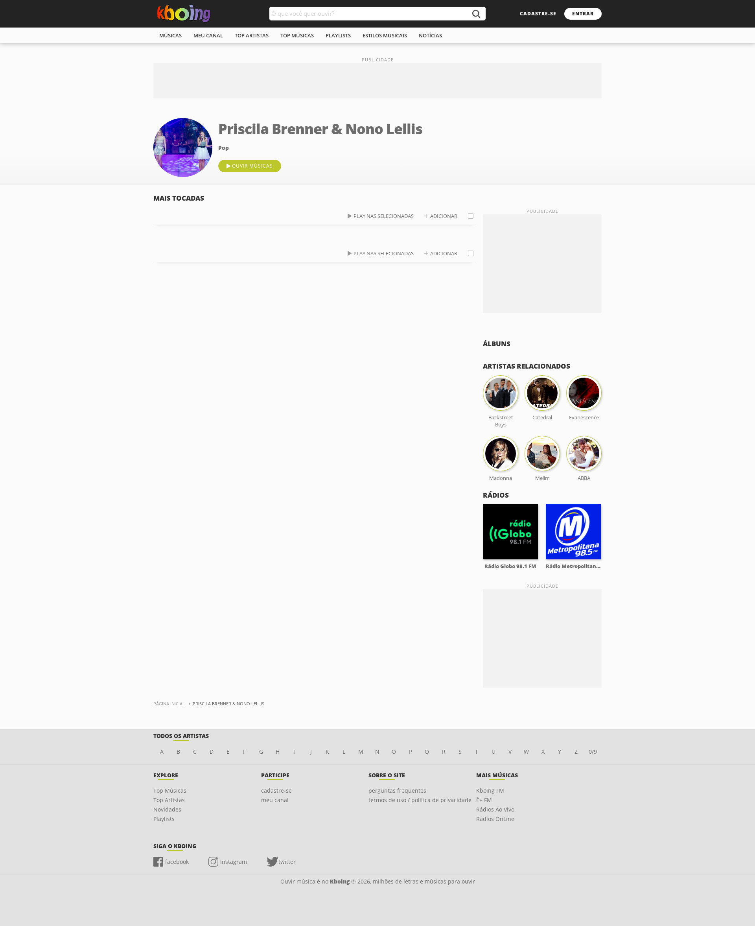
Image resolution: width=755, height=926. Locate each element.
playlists (338, 35)
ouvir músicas (252, 165)
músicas (170, 35)
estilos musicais (385, 35)
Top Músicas (169, 790)
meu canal (208, 35)
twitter (287, 861)
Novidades (167, 809)
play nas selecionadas (384, 216)
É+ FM (484, 800)
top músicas (297, 35)
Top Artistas (169, 800)
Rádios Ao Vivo (495, 809)
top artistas (252, 35)
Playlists (164, 819)
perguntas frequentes (397, 790)
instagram (233, 861)
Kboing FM (490, 790)
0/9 (593, 751)
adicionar (443, 216)
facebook (177, 861)
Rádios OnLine (495, 819)
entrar (583, 13)
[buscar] (476, 13)
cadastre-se (538, 13)
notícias (430, 35)
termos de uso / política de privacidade (419, 800)
